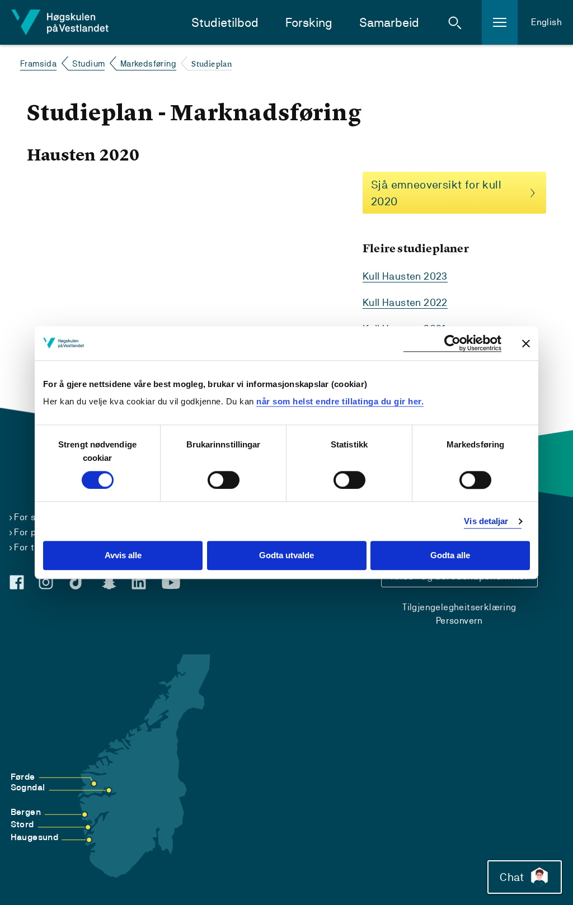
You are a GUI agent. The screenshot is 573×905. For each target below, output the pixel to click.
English (546, 22)
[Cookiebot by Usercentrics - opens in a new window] (452, 343)
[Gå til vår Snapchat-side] (109, 583)
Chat (512, 877)
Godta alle (450, 555)
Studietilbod (225, 23)
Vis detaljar (486, 521)
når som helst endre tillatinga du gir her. (340, 401)
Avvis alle (123, 555)
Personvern (459, 620)
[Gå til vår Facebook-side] (17, 582)
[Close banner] (526, 343)
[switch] (223, 480)
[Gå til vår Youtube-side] (171, 583)
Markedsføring (148, 63)
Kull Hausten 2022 (405, 302)
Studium (88, 63)
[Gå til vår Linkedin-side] (139, 582)
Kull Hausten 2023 (405, 276)
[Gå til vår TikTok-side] (78, 580)
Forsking (308, 23)
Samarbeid (389, 23)
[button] (455, 22)
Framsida (38, 63)
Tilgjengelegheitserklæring (459, 607)
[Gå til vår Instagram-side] (46, 582)
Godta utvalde (286, 555)
